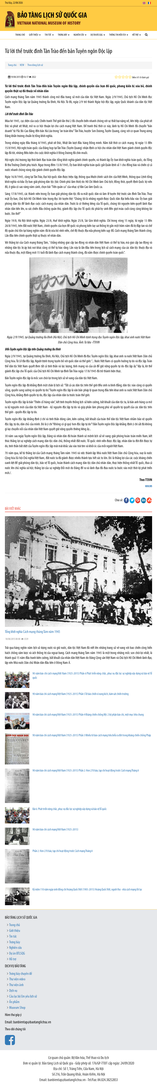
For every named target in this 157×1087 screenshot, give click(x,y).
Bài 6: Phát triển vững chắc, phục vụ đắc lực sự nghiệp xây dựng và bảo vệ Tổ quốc (70, 809)
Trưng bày (62, 35)
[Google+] (137, 500)
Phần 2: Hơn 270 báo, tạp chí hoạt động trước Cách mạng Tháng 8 (63, 851)
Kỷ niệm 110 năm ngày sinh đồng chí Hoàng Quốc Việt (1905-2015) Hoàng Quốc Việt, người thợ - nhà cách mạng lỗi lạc (87, 889)
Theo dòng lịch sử (35, 65)
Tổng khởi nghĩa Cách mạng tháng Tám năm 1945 (32, 632)
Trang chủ (20, 35)
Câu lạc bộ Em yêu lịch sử (23, 997)
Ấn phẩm (14, 1002)
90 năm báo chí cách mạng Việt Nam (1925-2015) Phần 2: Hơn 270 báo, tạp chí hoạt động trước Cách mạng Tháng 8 (86, 770)
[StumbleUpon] (149, 500)
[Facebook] (126, 500)
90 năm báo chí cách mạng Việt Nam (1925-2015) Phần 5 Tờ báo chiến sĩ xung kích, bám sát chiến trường (81, 694)
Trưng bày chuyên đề (20, 974)
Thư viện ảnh (16, 985)
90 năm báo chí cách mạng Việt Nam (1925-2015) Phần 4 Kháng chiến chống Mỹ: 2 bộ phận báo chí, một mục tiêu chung (88, 714)
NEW (22, 65)
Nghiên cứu (79, 35)
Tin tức (48, 35)
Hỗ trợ (135, 35)
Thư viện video (17, 979)
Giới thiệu (34, 35)
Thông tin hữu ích (117, 35)
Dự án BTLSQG (97, 35)
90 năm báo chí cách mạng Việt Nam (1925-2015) (55, 829)
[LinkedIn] (143, 500)
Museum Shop (17, 1008)
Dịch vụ (13, 991)
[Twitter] (132, 500)
